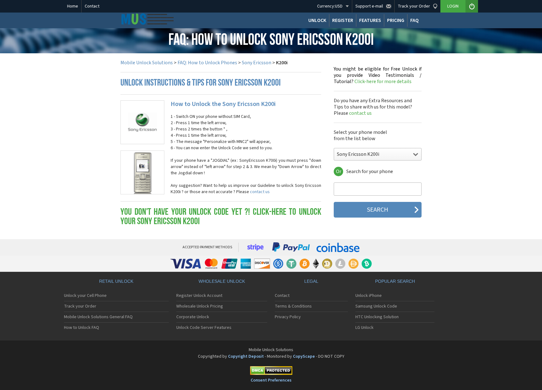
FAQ (414, 20)
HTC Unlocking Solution (377, 317)
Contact (92, 6)
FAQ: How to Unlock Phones (207, 62)
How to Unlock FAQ (81, 327)
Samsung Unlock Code (376, 306)
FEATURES (370, 20)
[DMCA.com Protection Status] (271, 371)
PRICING (395, 20)
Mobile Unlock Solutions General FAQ (98, 317)
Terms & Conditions (293, 306)
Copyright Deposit (246, 356)
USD (330, 6)
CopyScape (304, 356)
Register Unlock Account (199, 295)
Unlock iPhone (368, 295)
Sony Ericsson (256, 62)
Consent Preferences (271, 380)
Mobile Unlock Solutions (146, 62)
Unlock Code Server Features (203, 327)
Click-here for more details (378, 75)
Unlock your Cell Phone (85, 295)
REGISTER (342, 20)
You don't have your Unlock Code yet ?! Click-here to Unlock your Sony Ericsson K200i (220, 217)
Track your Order (80, 306)
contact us (260, 192)
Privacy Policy (288, 317)
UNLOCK (317, 20)
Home (72, 6)
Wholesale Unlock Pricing (199, 306)
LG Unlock (364, 327)
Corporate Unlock (192, 317)
